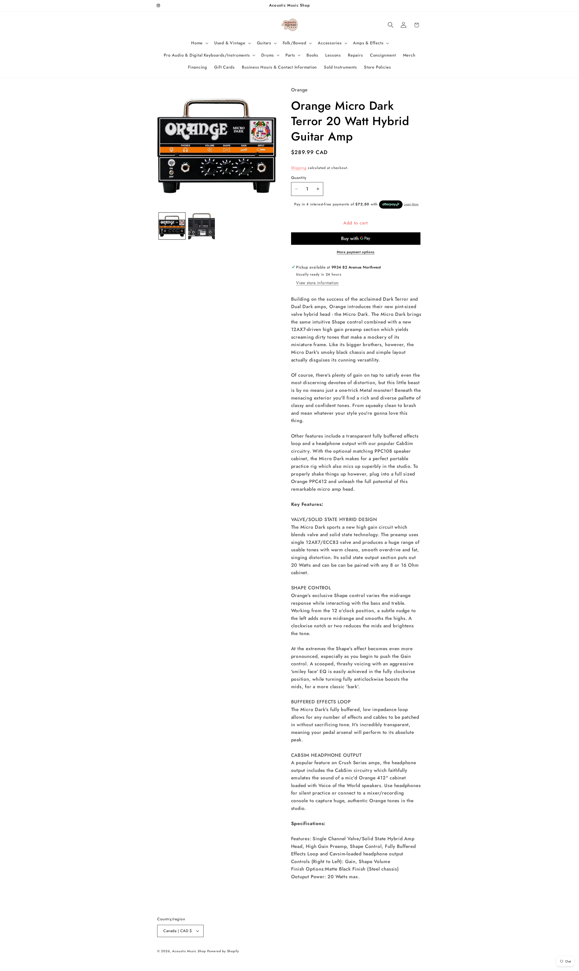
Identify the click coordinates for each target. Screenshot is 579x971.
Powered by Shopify (223, 951)
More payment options (356, 252)
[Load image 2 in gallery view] (201, 226)
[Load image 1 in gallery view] (172, 226)
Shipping (298, 167)
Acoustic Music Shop (189, 951)
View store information (317, 283)
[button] (199, 43)
